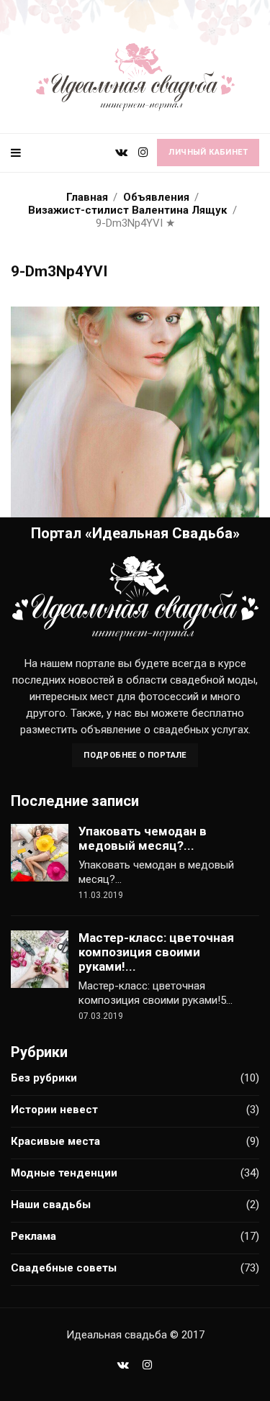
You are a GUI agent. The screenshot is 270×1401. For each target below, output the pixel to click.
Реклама (33, 1236)
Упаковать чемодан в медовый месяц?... (142, 838)
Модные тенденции (64, 1172)
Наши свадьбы (51, 1204)
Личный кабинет (208, 152)
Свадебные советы (64, 1267)
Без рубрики (44, 1077)
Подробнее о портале (135, 755)
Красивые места (55, 1141)
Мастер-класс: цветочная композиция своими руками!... (156, 952)
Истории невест (54, 1109)
